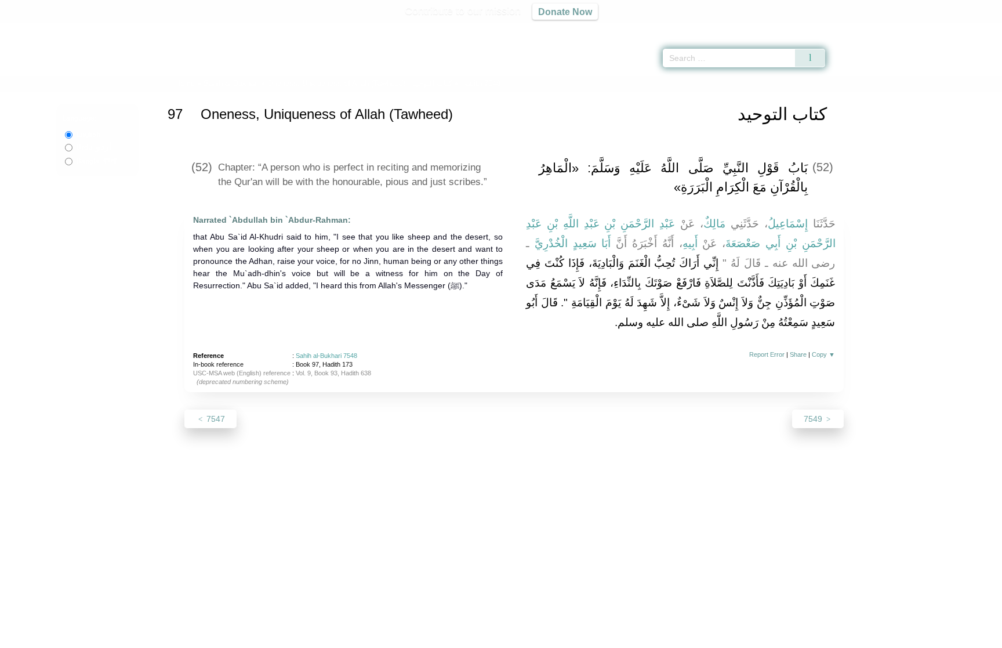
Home (185, 83)
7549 (814, 418)
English (88, 135)
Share (798, 354)
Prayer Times (933, 29)
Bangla (96, 161)
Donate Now (565, 11)
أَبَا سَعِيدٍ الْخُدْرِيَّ (573, 243)
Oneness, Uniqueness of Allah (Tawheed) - (360, 83)
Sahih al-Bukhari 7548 (326, 355)
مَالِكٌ (714, 224)
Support (445, 637)
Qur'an (857, 29)
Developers (491, 637)
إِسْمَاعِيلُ (788, 224)
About (378, 637)
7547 (214, 418)
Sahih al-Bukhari (231, 83)
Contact (538, 637)
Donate (576, 637)
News (410, 637)
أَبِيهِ (690, 243)
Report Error (767, 354)
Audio (973, 29)
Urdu (93, 147)
